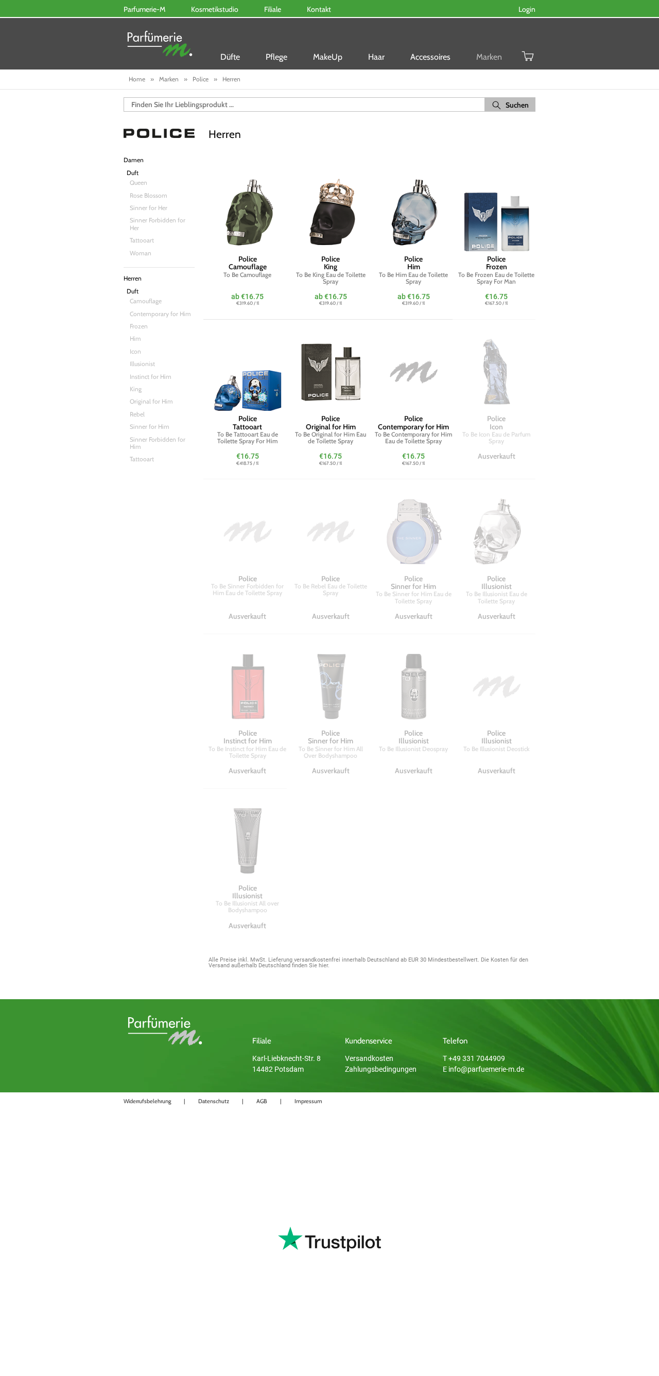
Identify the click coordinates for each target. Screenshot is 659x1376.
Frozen (139, 326)
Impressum (308, 1101)
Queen (138, 182)
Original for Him (151, 401)
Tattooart (142, 240)
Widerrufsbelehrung (147, 1101)
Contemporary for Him (160, 314)
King (136, 389)
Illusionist (142, 364)
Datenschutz (213, 1101)
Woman (140, 253)
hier (323, 965)
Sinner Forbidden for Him (157, 443)
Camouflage (146, 301)
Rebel (137, 414)
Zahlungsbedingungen (381, 1069)
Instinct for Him (150, 376)
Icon (135, 351)
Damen (134, 160)
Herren (133, 278)
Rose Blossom (148, 195)
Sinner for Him (149, 426)
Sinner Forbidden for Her (157, 223)
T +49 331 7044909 (474, 1058)
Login (526, 9)
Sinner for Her (148, 208)
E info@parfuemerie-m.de (483, 1069)
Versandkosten (369, 1058)
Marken (489, 57)
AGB (261, 1101)
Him (135, 338)
